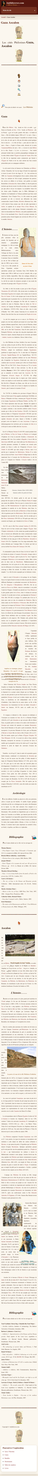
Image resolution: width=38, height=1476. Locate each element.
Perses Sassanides (16, 781)
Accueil (3, 17)
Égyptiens (16, 360)
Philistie (7, 434)
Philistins (18, 212)
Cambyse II (27, 526)
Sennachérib (22, 414)
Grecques (3, 725)
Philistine (9, 332)
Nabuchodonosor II (15, 506)
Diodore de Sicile (24, 1290)
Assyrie (4, 355)
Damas (35, 363)
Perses (11, 536)
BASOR (19, 1357)
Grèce (26, 521)
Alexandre (24, 554)
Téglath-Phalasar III (13, 355)
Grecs (16, 214)
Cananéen (16, 1111)
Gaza (21, 973)
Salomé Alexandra (6, 1241)
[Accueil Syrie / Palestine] (19, 76)
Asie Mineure (30, 206)
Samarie (3, 388)
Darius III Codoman (18, 546)
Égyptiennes (33, 350)
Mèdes (20, 1170)
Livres (6, 1468)
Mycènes (3, 1144)
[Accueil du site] (19, 81)
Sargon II (19, 375)
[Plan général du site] (19, 89)
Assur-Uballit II (19, 454)
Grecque (10, 697)
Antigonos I (9, 610)
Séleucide (14, 626)
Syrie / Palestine (9, 1451)
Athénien (9, 219)
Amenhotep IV (25, 306)
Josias (5, 442)
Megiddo (24, 439)
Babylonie (23, 511)
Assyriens (27, 373)
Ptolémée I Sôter (20, 605)
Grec (15, 130)
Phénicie (26, 434)
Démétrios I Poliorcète (19, 603)
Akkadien (33, 966)
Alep (15, 396)
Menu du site (7, 10)
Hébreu (11, 127)
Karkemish (31, 437)
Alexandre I (5, 1257)
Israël (23, 388)
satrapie (19, 206)
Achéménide (10, 531)
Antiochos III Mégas (22, 626)
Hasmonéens (33, 659)
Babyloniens (21, 452)
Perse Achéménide (9, 518)
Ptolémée (27, 651)
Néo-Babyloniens (30, 442)
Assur (8, 406)
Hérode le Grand (7, 733)
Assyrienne (12, 363)
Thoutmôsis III (5, 291)
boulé (25, 689)
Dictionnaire (8, 1461)
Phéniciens (11, 559)
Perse (19, 196)
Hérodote (21, 201)
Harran (27, 449)
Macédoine (26, 539)
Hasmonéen (33, 725)
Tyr (26, 557)
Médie (15, 587)
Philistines (34, 358)
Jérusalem (11, 183)
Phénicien (30, 130)
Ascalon (9, 337)
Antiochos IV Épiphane (7, 1195)
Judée (18, 733)
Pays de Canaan (5, 296)
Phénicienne (25, 1029)
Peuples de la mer (31, 314)
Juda (15, 411)
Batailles (7, 1458)
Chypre (26, 1165)
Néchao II (16, 432)
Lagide (28, 615)
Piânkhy (25, 401)
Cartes (6, 1455)
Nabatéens (29, 600)
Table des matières (10, 1465)
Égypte (17, 155)
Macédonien (19, 562)
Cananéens (10, 176)
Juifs (26, 659)
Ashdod (4, 337)
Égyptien (10, 294)
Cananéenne (4, 148)
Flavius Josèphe (21, 684)
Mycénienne (15, 1147)
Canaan (28, 155)
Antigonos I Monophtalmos (15, 585)
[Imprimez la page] (19, 85)
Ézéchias (19, 411)
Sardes (3, 206)
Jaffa (2, 329)
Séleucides (23, 1019)
